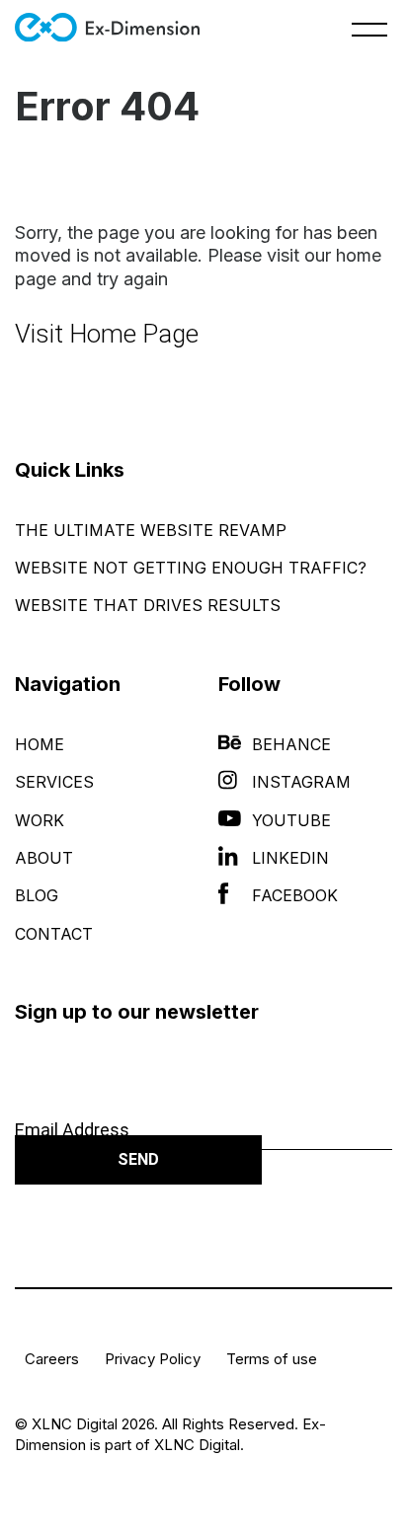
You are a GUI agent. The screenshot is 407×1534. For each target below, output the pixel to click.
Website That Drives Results (148, 605)
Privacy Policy (153, 1358)
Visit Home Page (107, 333)
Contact (54, 934)
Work (39, 820)
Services (54, 782)
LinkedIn (290, 858)
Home (39, 744)
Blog (36, 895)
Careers (52, 1358)
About (44, 858)
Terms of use (271, 1358)
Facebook (295, 895)
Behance (291, 744)
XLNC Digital (197, 1444)
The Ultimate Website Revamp (150, 530)
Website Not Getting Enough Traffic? (190, 567)
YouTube (291, 820)
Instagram (301, 782)
